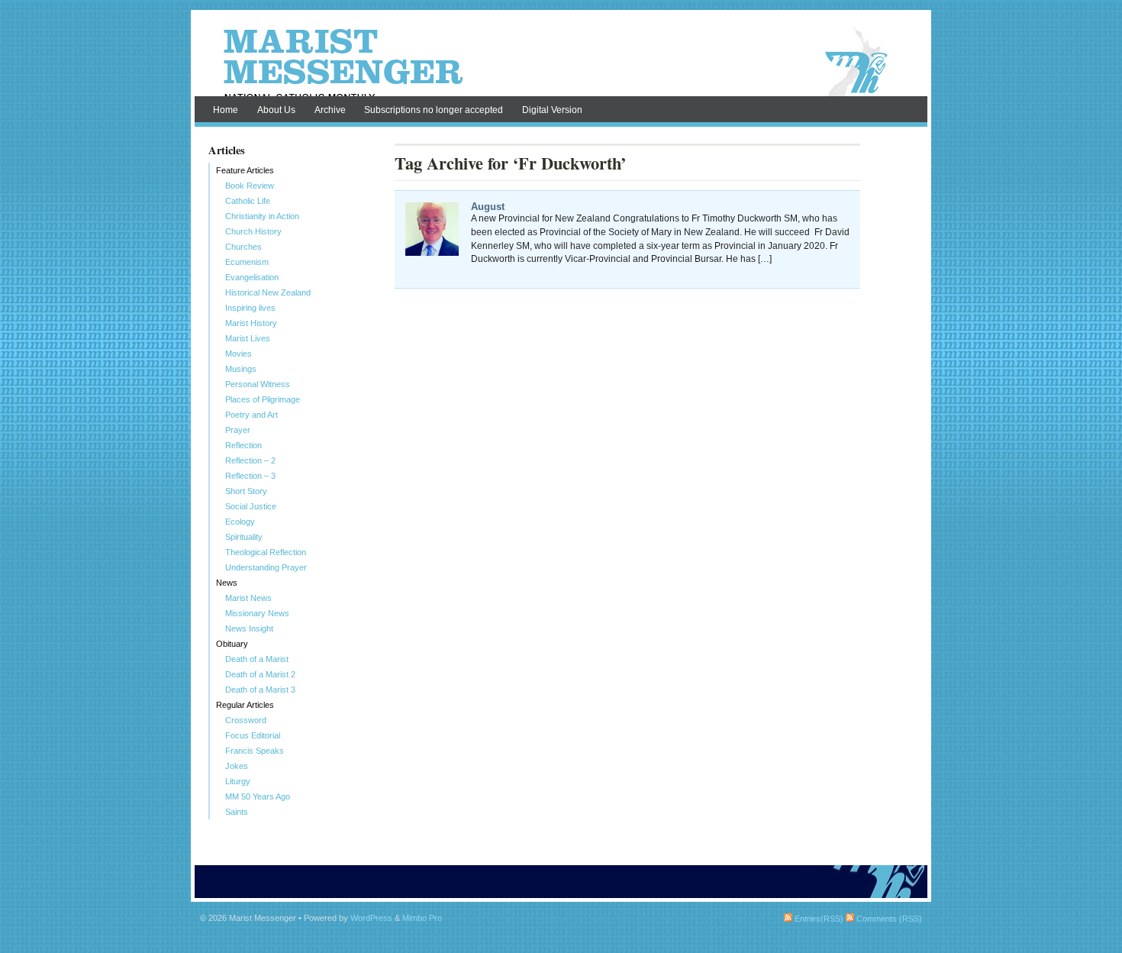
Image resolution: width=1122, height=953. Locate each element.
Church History (253, 231)
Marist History (251, 323)
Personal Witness (257, 384)
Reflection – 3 (250, 475)
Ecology (240, 521)
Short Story (246, 491)
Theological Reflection (265, 552)
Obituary (232, 643)
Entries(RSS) (817, 918)
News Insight (249, 628)
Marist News (248, 597)
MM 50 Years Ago (257, 796)
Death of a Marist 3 (260, 689)
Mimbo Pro (422, 917)
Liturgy (237, 781)
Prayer (237, 430)
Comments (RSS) (888, 918)
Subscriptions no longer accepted (433, 110)
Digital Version (552, 110)
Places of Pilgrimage (262, 399)
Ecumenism (247, 262)
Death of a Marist (257, 659)
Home (225, 110)
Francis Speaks (254, 750)
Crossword (245, 720)
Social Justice (250, 506)
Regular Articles (245, 704)
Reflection (243, 445)
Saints (236, 811)
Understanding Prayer (266, 567)
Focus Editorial (252, 735)
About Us (276, 110)
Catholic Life (247, 200)
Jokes (236, 765)
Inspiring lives (250, 307)
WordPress (371, 917)
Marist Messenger (561, 62)
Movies (238, 353)
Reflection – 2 (250, 460)
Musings (240, 368)
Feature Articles (245, 170)
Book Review (249, 185)
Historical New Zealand (268, 292)
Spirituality (244, 536)
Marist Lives (247, 338)
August (488, 206)
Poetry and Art (251, 414)
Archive (330, 110)
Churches (243, 246)
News (226, 582)
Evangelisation (252, 277)
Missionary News (257, 613)
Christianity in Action (262, 216)
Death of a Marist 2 (260, 674)
